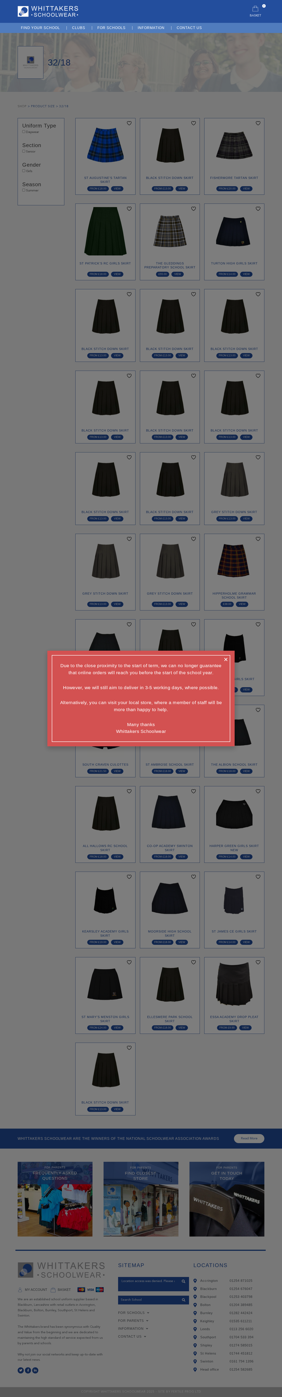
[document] (141, 698)
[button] (226, 659)
